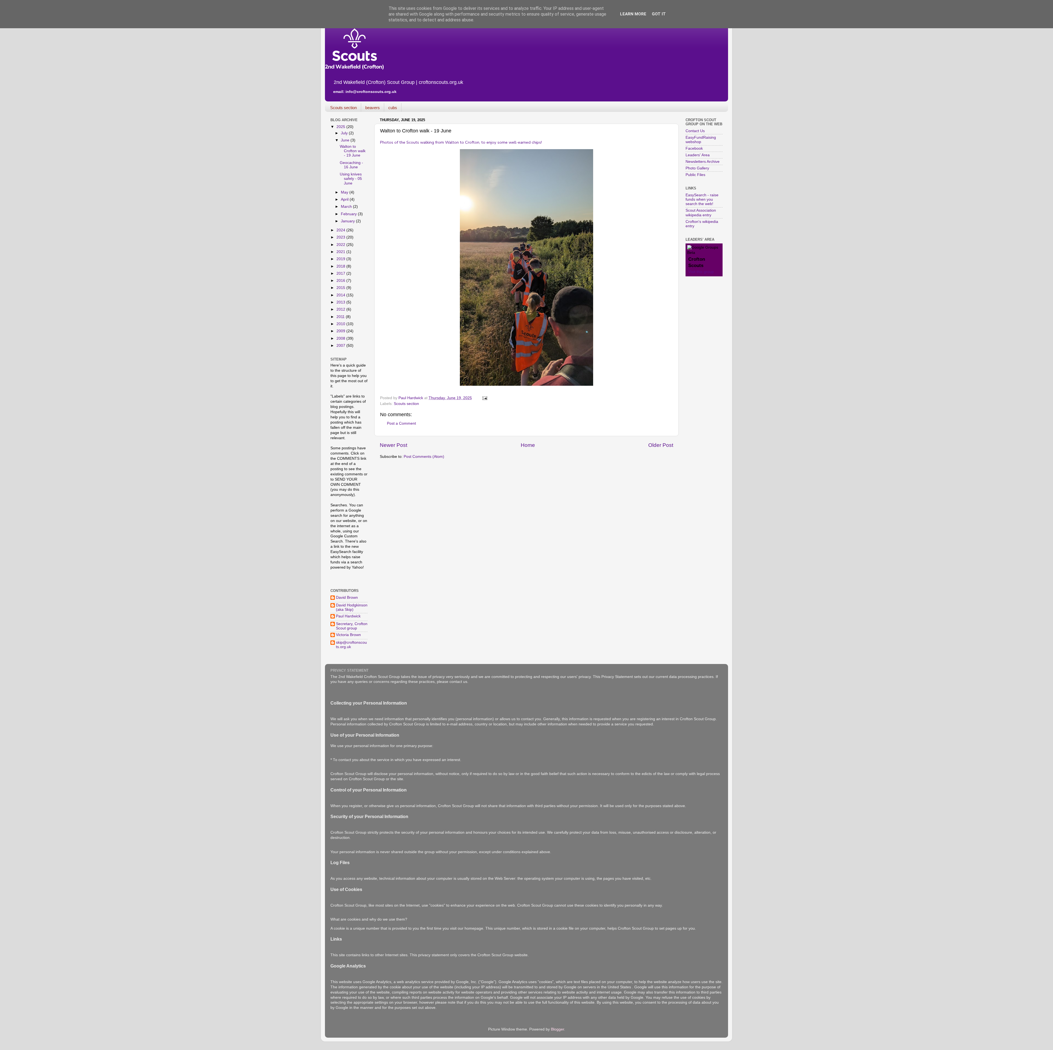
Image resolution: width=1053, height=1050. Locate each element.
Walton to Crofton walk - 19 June (353, 150)
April (345, 199)
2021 (341, 252)
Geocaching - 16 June (351, 165)
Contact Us (695, 131)
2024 (341, 230)
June (345, 140)
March (347, 207)
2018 (341, 266)
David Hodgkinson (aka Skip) (351, 607)
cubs (392, 107)
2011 (341, 317)
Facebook (694, 148)
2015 (341, 288)
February (349, 214)
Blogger (557, 1029)
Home (528, 445)
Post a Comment (401, 423)
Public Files (695, 175)
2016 (341, 281)
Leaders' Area (698, 155)
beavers (372, 107)
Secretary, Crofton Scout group (351, 626)
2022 (341, 245)
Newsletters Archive (703, 162)
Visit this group (701, 272)
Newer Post (393, 445)
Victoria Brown (348, 635)
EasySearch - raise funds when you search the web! (702, 199)
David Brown (347, 597)
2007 (341, 346)
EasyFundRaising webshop (701, 139)
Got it (659, 14)
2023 (341, 237)
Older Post (660, 445)
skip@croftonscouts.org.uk (351, 644)
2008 (341, 338)
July (345, 133)
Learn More (633, 14)
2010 (341, 324)
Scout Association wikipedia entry (701, 212)
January (348, 221)
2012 (341, 309)
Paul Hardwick (348, 616)
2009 (341, 331)
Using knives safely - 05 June (351, 178)
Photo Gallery (697, 168)
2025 (341, 127)
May (345, 192)
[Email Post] (484, 398)
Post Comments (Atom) (424, 457)
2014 (341, 295)
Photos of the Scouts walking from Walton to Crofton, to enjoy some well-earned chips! (461, 142)
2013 (341, 302)
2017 (341, 273)
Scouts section (343, 107)
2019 (341, 259)
